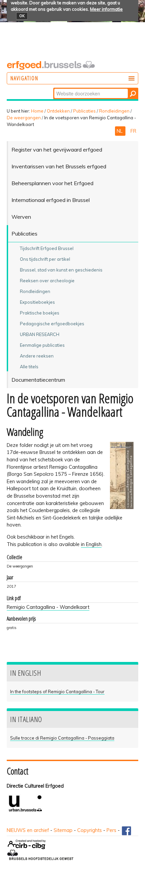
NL (120, 131)
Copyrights (89, 830)
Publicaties (84, 111)
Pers (111, 830)
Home (37, 111)
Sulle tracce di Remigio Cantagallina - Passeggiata (62, 738)
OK (22, 15)
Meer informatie (106, 9)
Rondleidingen (114, 111)
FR (133, 131)
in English (91, 544)
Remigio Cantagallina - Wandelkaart (48, 607)
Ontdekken (58, 111)
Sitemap (63, 830)
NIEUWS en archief (28, 830)
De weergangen (24, 117)
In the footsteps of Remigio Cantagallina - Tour (57, 691)
